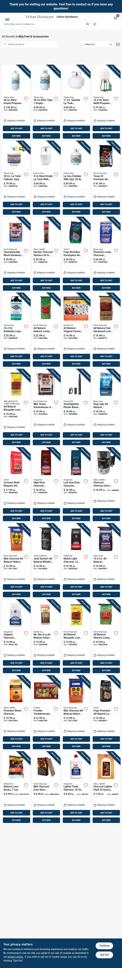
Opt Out (104, 954)
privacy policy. (16, 956)
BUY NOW (16, 136)
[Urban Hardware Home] (40, 17)
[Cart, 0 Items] (115, 18)
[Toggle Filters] (118, 44)
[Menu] (7, 20)
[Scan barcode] (94, 24)
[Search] (87, 24)
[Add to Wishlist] (26, 98)
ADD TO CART (16, 128)
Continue (104, 945)
